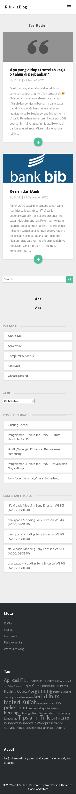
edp (54, 685)
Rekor (54, 708)
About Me (15, 336)
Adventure (15, 346)
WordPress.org (14, 649)
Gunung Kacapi (18, 425)
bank (28, 680)
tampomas (10, 718)
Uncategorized (18, 375)
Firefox (63, 686)
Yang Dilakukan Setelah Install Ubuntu (40, 727)
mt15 (57, 703)
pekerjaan (15, 707)
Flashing (10, 691)
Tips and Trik (34, 717)
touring (55, 718)
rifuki (17, 80)
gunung (44, 690)
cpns (29, 686)
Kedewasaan (25, 697)
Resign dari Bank (24, 191)
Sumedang (63, 713)
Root (35, 713)
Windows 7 (27, 723)
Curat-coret (41, 685)
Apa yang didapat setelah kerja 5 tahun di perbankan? (37, 71)
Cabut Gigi (13, 686)
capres (22, 686)
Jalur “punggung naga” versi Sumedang (33, 478)
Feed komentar (13, 642)
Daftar (8, 623)
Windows (11, 723)
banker (37, 680)
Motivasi (14, 365)
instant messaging (62, 691)
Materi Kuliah (20, 702)
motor (49, 703)
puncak (37, 708)
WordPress (51, 785)
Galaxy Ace (25, 691)
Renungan (13, 712)
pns (30, 708)
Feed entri (10, 636)
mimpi (41, 703)
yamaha (10, 727)
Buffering (59, 681)
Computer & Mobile (21, 356)
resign (27, 713)
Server (43, 713)
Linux (52, 696)
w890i (65, 718)
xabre (58, 723)
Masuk (8, 629)
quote (46, 708)
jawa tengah (10, 697)
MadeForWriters (38, 788)
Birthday (48, 680)
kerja (39, 696)
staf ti (52, 713)
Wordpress (45, 723)
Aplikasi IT (14, 680)
